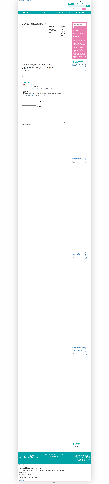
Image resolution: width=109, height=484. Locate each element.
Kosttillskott (29, 16)
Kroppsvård (43, 16)
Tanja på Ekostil (29, 68)
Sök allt (70, 3)
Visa (83, 9)
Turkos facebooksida (86, 459)
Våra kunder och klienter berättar (27, 455)
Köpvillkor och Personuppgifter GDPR (28, 457)
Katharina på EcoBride (34, 88)
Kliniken (45, 13)
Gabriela (31, 95)
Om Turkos (21, 453)
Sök (88, 5)
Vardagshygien (52, 16)
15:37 (45, 95)
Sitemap (54, 482)
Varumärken (82, 16)
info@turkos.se (86, 457)
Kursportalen (63, 13)
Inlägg (83, 3)
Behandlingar (69, 16)
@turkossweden (87, 460)
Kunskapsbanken (82, 13)
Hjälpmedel (60, 16)
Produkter (77, 3)
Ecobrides (36, 66)
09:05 (51, 88)
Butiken (26, 13)
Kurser (76, 16)
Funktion (21, 16)
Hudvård (36, 16)
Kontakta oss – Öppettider (25, 456)
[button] (25, 478)
